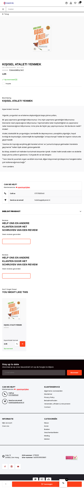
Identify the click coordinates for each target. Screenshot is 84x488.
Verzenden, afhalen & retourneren (57, 404)
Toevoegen (47, 484)
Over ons (5, 426)
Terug (6, 14)
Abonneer (74, 373)
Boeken (47, 429)
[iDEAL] (35, 479)
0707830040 (39, 193)
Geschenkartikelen (51, 433)
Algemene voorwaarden (53, 391)
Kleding (47, 436)
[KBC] (48, 479)
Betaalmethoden (50, 401)
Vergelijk (8, 84)
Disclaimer (48, 394)
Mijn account (7, 423)
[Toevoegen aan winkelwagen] (22, 344)
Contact (47, 407)
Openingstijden (24, 187)
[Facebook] (5, 466)
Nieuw (46, 423)
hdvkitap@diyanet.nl (42, 200)
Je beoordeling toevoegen (16, 241)
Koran (46, 426)
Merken (47, 439)
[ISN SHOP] (8, 3)
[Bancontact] (42, 479)
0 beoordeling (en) (16, 70)
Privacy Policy (49, 397)
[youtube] (18, 466)
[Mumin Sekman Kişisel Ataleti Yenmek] (14, 310)
